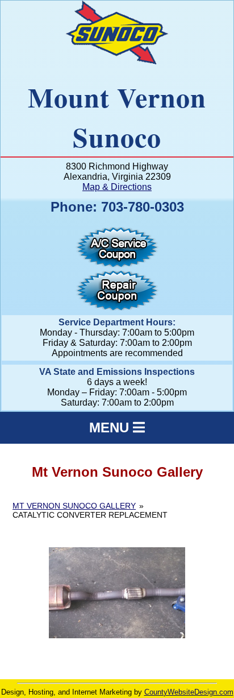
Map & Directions (117, 187)
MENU (111, 427)
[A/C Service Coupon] (117, 264)
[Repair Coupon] (117, 307)
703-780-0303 (142, 206)
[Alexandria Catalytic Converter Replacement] (117, 592)
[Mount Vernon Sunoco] (117, 61)
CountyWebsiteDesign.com (188, 692)
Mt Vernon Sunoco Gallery (74, 505)
